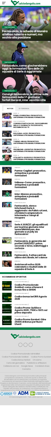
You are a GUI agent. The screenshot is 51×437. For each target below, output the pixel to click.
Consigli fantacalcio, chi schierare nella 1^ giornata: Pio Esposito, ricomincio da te (30, 125)
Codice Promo (21, 282)
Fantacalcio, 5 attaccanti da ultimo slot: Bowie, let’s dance (31, 256)
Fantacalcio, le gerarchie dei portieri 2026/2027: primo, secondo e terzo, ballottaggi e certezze (31, 245)
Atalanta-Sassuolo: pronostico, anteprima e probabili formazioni (29, 158)
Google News (27, 366)
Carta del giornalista (15, 363)
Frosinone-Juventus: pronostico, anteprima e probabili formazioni (29, 150)
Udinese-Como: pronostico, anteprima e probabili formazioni (30, 185)
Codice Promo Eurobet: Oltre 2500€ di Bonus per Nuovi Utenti (30, 322)
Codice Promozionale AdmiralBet (25, 353)
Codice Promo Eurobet (41, 357)
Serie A (17, 167)
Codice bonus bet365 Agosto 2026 (31, 297)
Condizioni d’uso (42, 366)
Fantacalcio (20, 203)
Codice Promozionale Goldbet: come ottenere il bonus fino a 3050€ (29, 287)
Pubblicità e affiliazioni (36, 363)
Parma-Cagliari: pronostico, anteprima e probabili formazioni (30, 173)
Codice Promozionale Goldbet (15, 357)
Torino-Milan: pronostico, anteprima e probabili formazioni (29, 142)
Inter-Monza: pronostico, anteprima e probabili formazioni (28, 196)
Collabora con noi (11, 366)
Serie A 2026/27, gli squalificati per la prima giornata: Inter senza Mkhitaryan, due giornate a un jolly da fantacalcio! (31, 229)
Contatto (26, 369)
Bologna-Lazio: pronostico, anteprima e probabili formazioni (29, 134)
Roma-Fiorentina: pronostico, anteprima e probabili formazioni (29, 116)
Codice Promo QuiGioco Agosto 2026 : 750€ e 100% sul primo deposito (31, 310)
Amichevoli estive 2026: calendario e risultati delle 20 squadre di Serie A (30, 267)
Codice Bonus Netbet (20, 360)
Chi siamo (37, 360)
